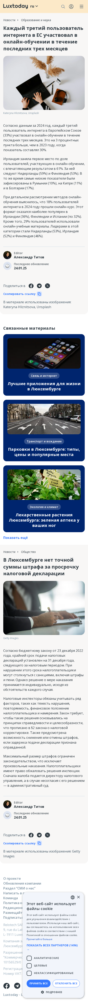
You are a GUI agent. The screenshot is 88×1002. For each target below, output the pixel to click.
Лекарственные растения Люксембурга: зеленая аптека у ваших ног (44, 520)
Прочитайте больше (39, 939)
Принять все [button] (38, 983)
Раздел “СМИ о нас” (19, 888)
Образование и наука (36, 20)
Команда (10, 898)
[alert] (53, 945)
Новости (9, 20)
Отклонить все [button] (66, 983)
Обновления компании (22, 883)
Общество (28, 552)
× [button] (78, 897)
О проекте (12, 878)
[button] (53, 947)
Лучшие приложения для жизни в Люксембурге (44, 386)
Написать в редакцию (21, 893)
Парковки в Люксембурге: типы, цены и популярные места (44, 451)
